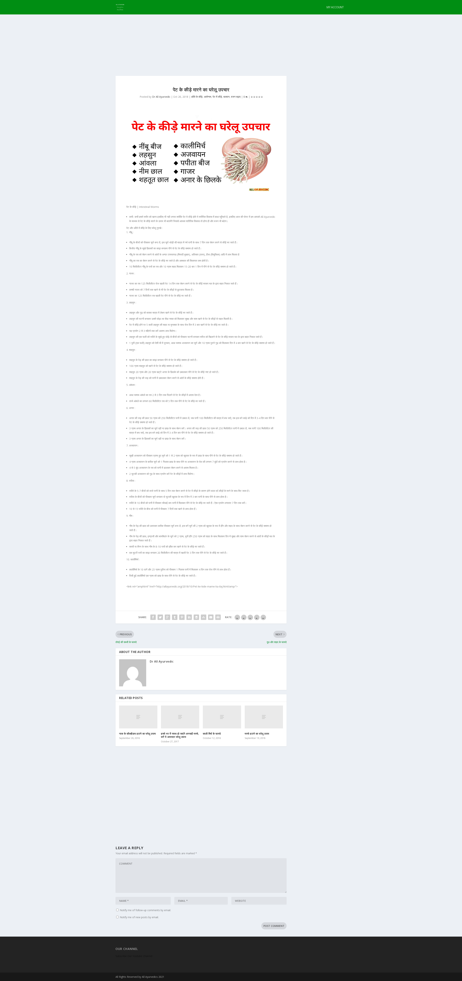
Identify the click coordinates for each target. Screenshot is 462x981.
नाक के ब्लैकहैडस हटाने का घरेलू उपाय (137, 733)
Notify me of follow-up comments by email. (145, 910)
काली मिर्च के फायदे (212, 733)
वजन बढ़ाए (236, 96)
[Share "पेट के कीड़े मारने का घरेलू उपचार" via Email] (210, 617)
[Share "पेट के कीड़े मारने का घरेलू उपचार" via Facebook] (153, 617)
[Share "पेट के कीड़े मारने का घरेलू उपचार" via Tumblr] (174, 617)
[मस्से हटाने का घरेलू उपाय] (264, 717)
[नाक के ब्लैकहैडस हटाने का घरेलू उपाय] (138, 717)
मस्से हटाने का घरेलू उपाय (257, 733)
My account (335, 7)
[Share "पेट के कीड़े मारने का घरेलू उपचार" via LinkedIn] (189, 617)
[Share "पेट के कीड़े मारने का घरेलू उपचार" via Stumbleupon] (203, 617)
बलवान (226, 96)
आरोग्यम (207, 96)
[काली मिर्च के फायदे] (222, 717)
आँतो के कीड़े (196, 96)
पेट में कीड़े (217, 96)
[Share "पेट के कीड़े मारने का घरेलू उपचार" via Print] (218, 617)
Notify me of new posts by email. (139, 917)
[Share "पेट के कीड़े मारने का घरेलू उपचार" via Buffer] (196, 617)
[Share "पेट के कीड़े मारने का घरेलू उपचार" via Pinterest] (182, 617)
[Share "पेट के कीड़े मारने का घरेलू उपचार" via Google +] (167, 617)
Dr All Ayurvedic (161, 96)
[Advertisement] (231, 41)
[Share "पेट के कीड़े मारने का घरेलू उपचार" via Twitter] (160, 617)
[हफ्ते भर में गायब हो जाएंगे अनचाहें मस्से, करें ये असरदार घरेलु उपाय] (180, 717)
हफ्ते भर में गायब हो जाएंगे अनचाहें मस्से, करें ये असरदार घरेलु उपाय (180, 735)
